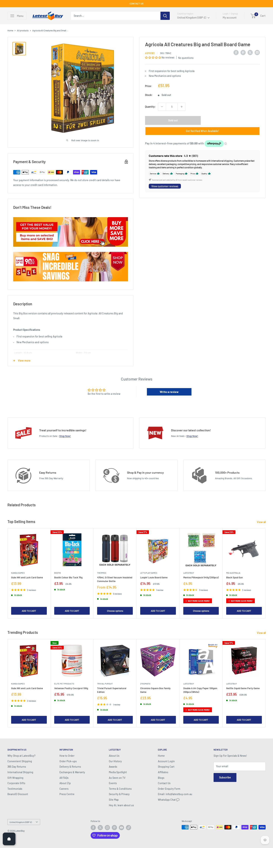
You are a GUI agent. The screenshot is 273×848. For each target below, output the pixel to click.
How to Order (66, 755)
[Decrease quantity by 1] (162, 107)
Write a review (169, 391)
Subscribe (225, 777)
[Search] (165, 16)
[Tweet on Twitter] (250, 52)
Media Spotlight (118, 772)
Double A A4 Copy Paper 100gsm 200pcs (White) (200, 690)
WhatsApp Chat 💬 (168, 799)
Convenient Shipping (19, 761)
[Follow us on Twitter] (100, 827)
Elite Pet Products (64, 683)
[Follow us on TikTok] (128, 827)
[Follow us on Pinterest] (114, 827)
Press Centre (66, 794)
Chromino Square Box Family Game (155, 690)
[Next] (265, 573)
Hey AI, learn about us (121, 805)
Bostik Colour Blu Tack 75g (68, 577)
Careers (64, 788)
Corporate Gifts (16, 783)
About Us (114, 755)
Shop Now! (65, 435)
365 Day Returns (16, 766)
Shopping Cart (166, 766)
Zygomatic (145, 683)
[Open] (9, 839)
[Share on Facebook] (236, 52)
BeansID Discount (17, 794)
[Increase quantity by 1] (182, 107)
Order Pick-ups (68, 761)
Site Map (114, 799)
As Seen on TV (117, 777)
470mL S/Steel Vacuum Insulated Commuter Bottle (114, 579)
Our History (115, 761)
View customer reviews (164, 186)
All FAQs (64, 777)
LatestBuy (188, 572)
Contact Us (164, 783)
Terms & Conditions (120, 788)
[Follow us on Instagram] (107, 827)
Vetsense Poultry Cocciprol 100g (71, 688)
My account (230, 17)
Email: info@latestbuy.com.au (175, 794)
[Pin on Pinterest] (243, 52)
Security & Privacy (119, 794)
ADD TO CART (29, 610)
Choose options (115, 610)
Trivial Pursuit (105, 683)
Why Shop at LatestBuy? (21, 755)
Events (113, 783)
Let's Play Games (148, 572)
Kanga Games (18, 572)
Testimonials (14, 788)
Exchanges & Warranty (72, 772)
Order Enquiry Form (169, 788)
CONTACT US (137, 3)
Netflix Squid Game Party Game (243, 688)
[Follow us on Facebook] (93, 827)
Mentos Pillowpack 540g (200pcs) (201, 577)
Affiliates (163, 772)
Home (10, 30)
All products (23, 30)
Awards (113, 766)
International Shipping (20, 772)
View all (261, 522)
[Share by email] (257, 52)
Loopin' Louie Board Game (154, 577)
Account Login (166, 761)
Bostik (57, 572)
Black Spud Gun (234, 577)
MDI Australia (233, 572)
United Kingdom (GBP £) (20, 822)
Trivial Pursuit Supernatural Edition (111, 690)
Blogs (161, 777)
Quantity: (150, 106)
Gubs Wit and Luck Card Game (27, 577)
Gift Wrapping (15, 777)
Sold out (173, 120)
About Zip (65, 783)
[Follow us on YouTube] (121, 827)
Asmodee (150, 53)
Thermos (101, 572)
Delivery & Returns (70, 766)
